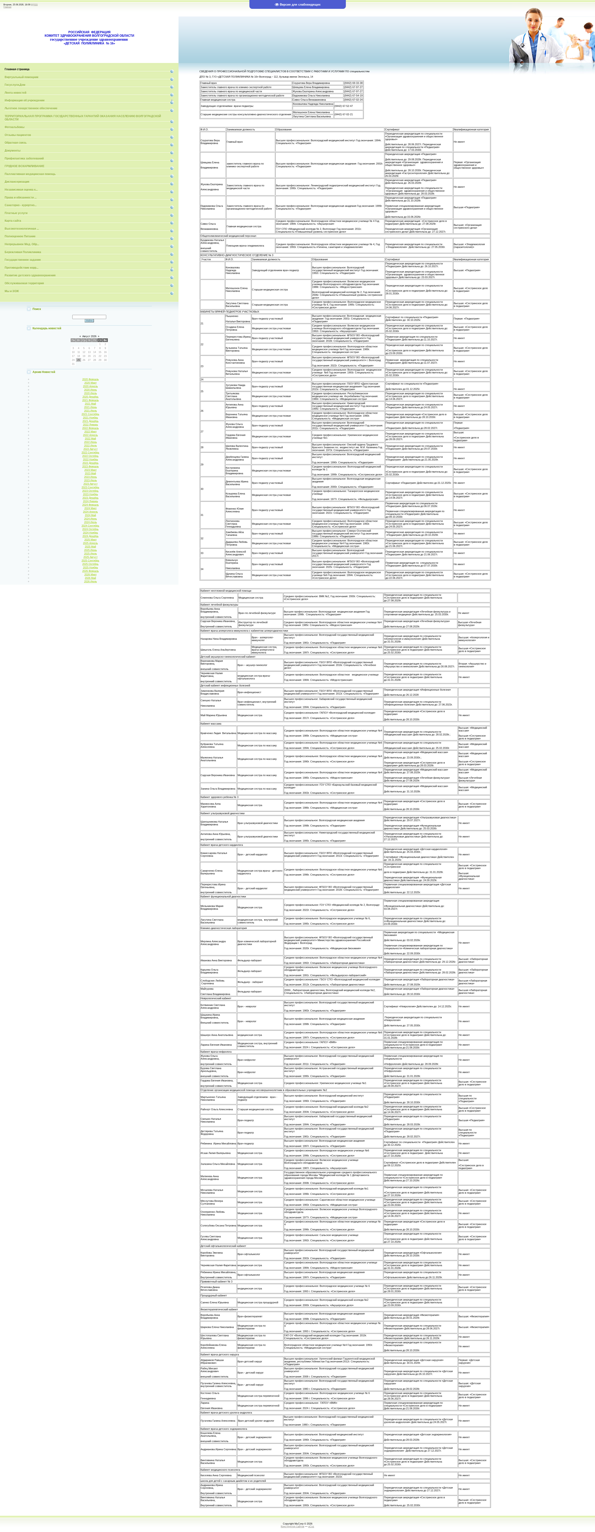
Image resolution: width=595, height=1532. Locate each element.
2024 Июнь (90, 518)
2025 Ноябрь (90, 567)
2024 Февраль (90, 504)
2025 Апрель (90, 543)
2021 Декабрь (91, 421)
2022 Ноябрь (90, 459)
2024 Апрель (90, 511)
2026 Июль (90, 581)
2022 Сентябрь (90, 452)
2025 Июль (90, 553)
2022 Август (90, 449)
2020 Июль (90, 393)
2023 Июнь (90, 476)
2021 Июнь (90, 407)
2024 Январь (90, 501)
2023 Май (90, 473)
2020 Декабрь (91, 396)
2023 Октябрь (90, 490)
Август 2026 (89, 336)
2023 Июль (90, 480)
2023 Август (90, 483)
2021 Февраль (90, 400)
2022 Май (90, 438)
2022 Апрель (90, 435)
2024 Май (90, 515)
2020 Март (90, 382)
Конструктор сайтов (292, 1526)
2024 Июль (90, 522)
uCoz (311, 1526)
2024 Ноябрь (90, 532)
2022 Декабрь (91, 462)
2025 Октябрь (90, 564)
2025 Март (90, 539)
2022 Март (90, 431)
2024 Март (90, 508)
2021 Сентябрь (90, 414)
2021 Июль (90, 410)
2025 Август (90, 557)
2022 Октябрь (90, 456)
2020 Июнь (90, 389)
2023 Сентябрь (90, 487)
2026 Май (90, 578)
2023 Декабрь (91, 497)
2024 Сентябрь (90, 525)
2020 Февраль (90, 379)
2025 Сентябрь (90, 560)
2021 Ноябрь (90, 417)
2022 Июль (90, 445)
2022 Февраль (90, 428)
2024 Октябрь (90, 529)
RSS (35, 4)
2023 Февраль (90, 466)
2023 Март (90, 469)
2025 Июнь (90, 550)
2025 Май (90, 546)
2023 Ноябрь (90, 494)
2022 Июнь (90, 442)
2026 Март (90, 574)
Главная (7, 7)
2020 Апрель (90, 386)
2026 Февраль (90, 571)
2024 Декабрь (91, 536)
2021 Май (90, 403)
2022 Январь (90, 424)
